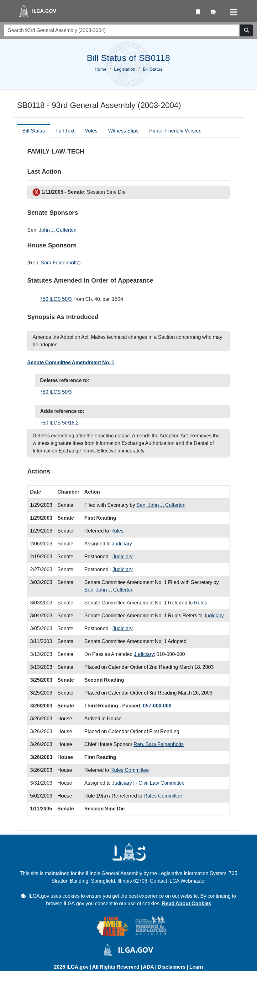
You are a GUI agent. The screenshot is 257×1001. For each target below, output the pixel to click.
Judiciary (122, 543)
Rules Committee (129, 770)
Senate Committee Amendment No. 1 (70, 362)
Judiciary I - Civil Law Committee (148, 783)
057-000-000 (157, 705)
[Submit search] (246, 30)
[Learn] (198, 12)
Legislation (124, 69)
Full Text (64, 130)
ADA (149, 967)
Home (101, 69)
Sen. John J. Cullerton (161, 505)
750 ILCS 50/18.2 (59, 422)
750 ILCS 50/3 (56, 299)
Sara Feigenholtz (60, 262)
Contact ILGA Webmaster (178, 881)
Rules (116, 530)
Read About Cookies (186, 903)
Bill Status (33, 130)
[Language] (213, 12)
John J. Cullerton (57, 230)
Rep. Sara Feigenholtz (159, 744)
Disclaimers (172, 967)
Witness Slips (123, 130)
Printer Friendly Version (175, 130)
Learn (196, 967)
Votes (91, 130)
